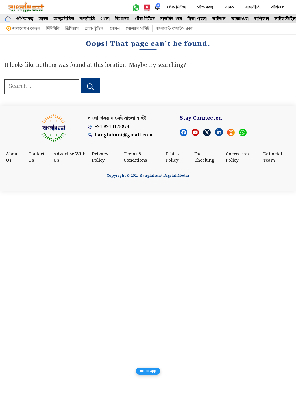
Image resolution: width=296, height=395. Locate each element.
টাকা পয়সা (197, 19)
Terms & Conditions (135, 157)
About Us (12, 157)
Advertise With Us (69, 157)
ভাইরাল (218, 19)
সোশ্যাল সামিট (137, 28)
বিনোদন (122, 19)
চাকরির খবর (171, 19)
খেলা (105, 19)
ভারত (229, 7)
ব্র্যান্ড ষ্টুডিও (94, 28)
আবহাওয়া (240, 19)
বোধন (115, 28)
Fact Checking (204, 157)
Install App (148, 371)
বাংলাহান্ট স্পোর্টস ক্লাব (174, 28)
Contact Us (36, 157)
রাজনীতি (252, 7)
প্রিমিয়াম (72, 28)
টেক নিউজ (176, 7)
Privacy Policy (100, 157)
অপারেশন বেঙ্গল (26, 28)
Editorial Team (272, 157)
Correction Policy (237, 157)
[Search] (90, 85)
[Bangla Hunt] (26, 7)
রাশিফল (277, 7)
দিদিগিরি (52, 28)
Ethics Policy (172, 157)
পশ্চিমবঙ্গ (205, 7)
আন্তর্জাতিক (64, 19)
